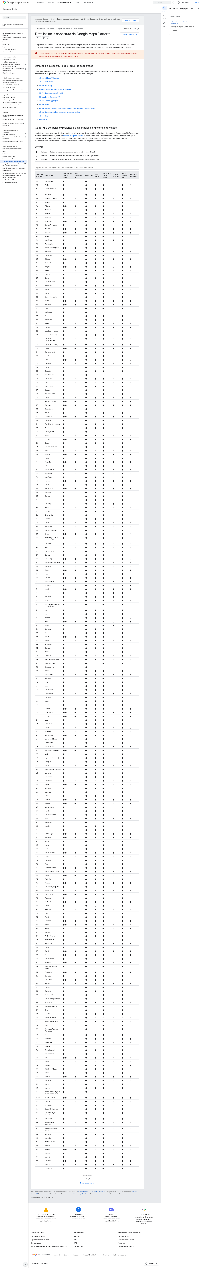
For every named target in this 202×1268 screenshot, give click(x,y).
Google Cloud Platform (90, 1255)
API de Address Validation (49, 78)
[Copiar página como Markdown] (44, 38)
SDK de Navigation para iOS (49, 97)
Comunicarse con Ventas (126, 1240)
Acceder (196, 2)
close (198, 8)
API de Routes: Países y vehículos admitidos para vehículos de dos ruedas (67, 108)
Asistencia (121, 1243)
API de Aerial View (46, 82)
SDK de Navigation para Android (51, 93)
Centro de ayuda (70, 56)
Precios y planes (123, 1236)
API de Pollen (44, 105)
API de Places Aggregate (48, 101)
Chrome (66, 1255)
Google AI (106, 1255)
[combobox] (163, 2)
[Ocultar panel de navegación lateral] (25, 1264)
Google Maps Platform (63, 28)
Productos (40, 2)
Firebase (76, 1255)
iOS (75, 1240)
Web (75, 1243)
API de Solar (44, 116)
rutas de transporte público (73, 136)
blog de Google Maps (53, 56)
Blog (77, 2)
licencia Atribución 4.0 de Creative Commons (91, 1192)
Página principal (40, 28)
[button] (13, 65)
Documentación (63, 2)
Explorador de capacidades (40, 1240)
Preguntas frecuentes (38, 1236)
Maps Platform (22, 2)
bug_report (192, 8)
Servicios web (78, 1246)
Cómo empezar (36, 1243)
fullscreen (195, 8)
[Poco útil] (137, 28)
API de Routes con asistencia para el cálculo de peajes (59, 112)
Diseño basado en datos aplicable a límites (55, 89)
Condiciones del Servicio (126, 1246)
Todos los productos (120, 1255)
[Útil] (134, 28)
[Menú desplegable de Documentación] (71, 2)
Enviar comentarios (130, 34)
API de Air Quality (45, 86)
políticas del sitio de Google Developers (77, 1194)
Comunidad (87, 2)
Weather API (44, 120)
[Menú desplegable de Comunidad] (93, 2)
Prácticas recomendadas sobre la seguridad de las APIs (49, 1246)
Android (77, 1236)
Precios (51, 2)
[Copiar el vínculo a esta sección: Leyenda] (45, 147)
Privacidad (44, 1263)
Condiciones (35, 1263)
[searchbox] (14, 17)
